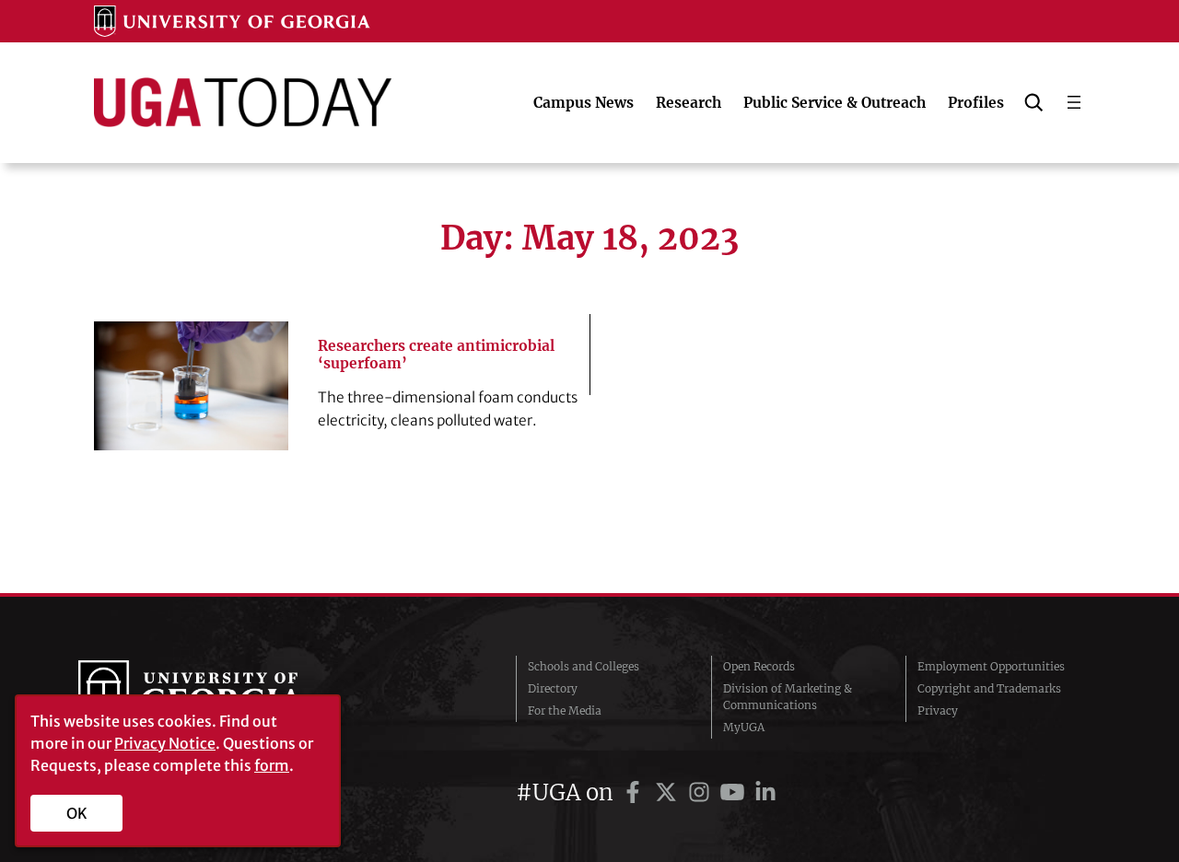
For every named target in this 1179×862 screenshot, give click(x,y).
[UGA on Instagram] (701, 792)
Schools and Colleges (583, 666)
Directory (553, 688)
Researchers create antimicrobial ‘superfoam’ (436, 355)
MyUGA (744, 727)
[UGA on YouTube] (735, 792)
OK (77, 813)
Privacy (937, 710)
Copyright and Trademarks (989, 688)
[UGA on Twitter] (668, 792)
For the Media (564, 710)
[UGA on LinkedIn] (765, 792)
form (271, 765)
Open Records (759, 666)
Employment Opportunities (991, 666)
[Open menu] (1074, 102)
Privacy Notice (165, 743)
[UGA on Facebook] (635, 792)
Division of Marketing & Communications (787, 696)
